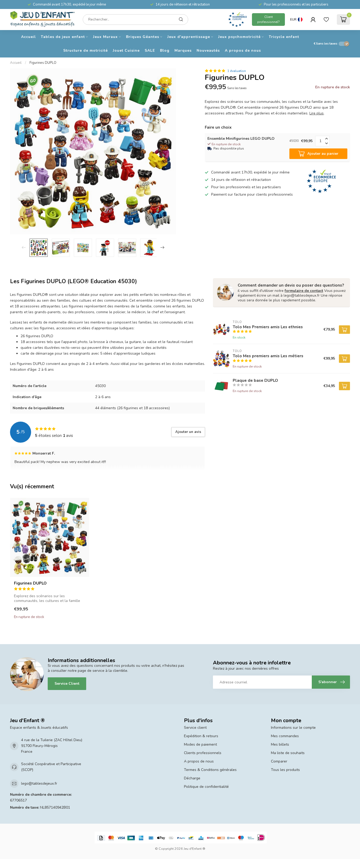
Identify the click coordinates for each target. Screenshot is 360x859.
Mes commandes (285, 736)
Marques (183, 50)
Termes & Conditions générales (210, 769)
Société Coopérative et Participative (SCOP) (51, 766)
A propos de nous (243, 50)
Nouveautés (208, 50)
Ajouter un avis (188, 432)
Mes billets (280, 744)
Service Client (67, 683)
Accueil (28, 36)
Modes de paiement (200, 744)
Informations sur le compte (293, 727)
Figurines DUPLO (43, 62)
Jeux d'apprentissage (188, 36)
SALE (150, 50)
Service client (195, 727)
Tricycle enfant (284, 36)
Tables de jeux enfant (63, 36)
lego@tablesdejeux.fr (39, 783)
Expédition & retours (201, 736)
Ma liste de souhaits (288, 752)
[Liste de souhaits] (326, 19)
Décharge (192, 778)
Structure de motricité (85, 50)
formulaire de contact (304, 290)
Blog (164, 50)
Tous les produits (285, 769)
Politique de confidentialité (206, 786)
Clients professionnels (202, 752)
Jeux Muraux (105, 36)
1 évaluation (236, 71)
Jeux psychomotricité (239, 36)
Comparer (279, 761)
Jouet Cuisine (126, 50)
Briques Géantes (142, 36)
